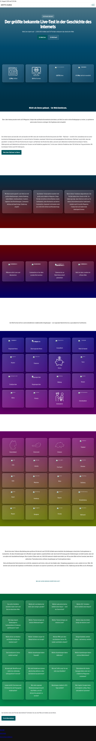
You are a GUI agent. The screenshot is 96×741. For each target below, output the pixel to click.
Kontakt (2, 730)
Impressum (3, 733)
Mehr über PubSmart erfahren (11, 152)
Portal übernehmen (8, 718)
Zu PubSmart (53, 37)
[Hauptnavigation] (92, 5)
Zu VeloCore (42, 37)
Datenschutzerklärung (6, 737)
